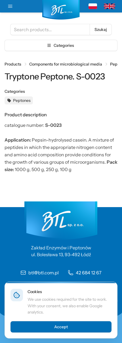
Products (13, 64)
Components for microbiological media (65, 64)
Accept (61, 326)
